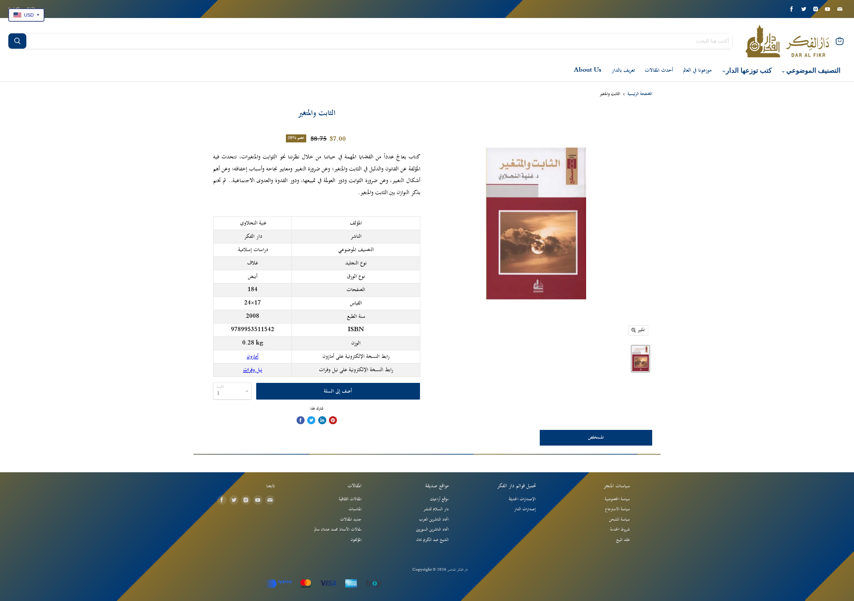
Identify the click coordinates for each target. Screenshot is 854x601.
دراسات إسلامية (253, 250)
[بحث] (17, 41)
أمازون (253, 357)
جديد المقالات (351, 520)
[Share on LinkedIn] (322, 420)
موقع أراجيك (439, 499)
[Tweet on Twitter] (311, 420)
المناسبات (355, 509)
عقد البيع (623, 540)
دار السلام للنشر (436, 509)
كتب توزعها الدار (748, 70)
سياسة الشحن (619, 520)
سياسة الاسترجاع (617, 509)
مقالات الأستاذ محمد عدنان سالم (338, 530)
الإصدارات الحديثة (522, 499)
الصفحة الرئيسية (639, 94)
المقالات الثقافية (350, 499)
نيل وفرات (252, 370)
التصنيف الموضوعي (813, 70)
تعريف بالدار (623, 70)
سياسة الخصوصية (617, 499)
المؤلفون (356, 540)
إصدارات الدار (525, 509)
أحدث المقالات (659, 70)
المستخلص (596, 437)
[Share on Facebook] (301, 420)
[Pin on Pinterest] (333, 420)
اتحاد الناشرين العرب (434, 520)
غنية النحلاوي (253, 223)
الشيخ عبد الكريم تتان (432, 540)
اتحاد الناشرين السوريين (432, 530)
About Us (587, 70)
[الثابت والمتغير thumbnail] (640, 359)
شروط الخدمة (620, 530)
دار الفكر (253, 236)
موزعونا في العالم (697, 70)
